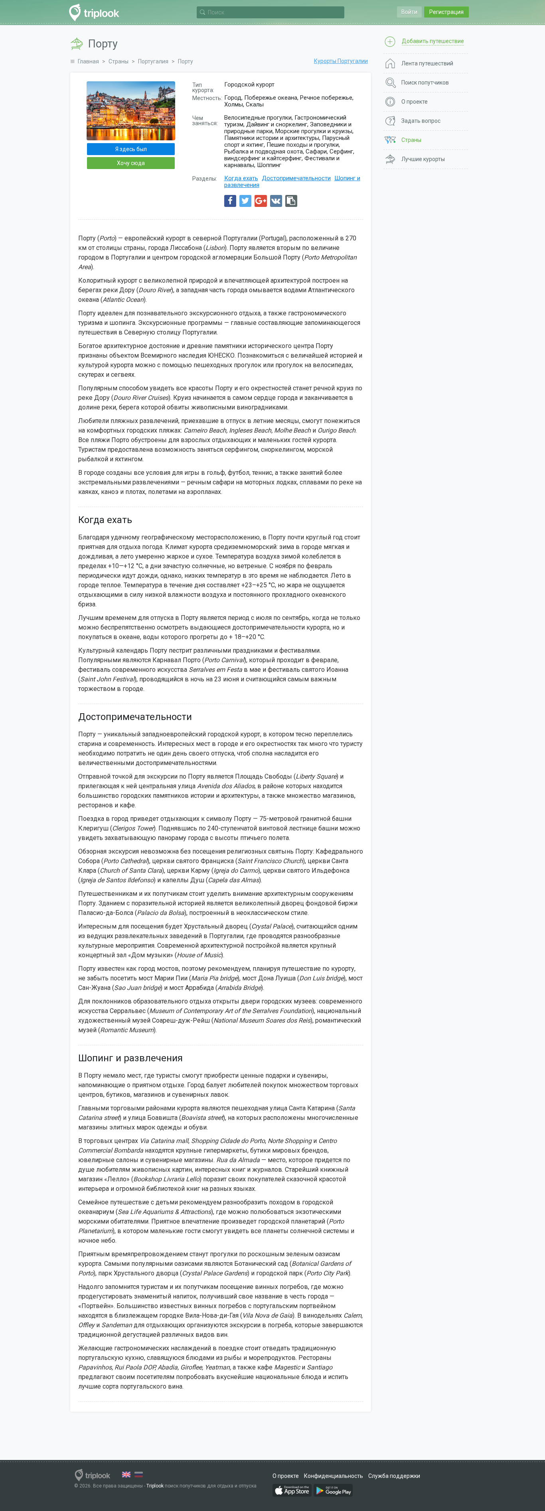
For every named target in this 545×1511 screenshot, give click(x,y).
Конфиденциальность (333, 1476)
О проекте (285, 1476)
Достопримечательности (296, 178)
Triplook (155, 1486)
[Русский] (138, 1474)
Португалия (153, 61)
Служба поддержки (394, 1476)
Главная (88, 61)
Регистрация (446, 12)
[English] (126, 1474)
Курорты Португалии (341, 61)
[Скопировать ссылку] (291, 201)
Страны (118, 61)
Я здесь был (131, 149)
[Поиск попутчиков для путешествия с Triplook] (96, 12)
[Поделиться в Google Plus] (261, 201)
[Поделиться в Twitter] (245, 201)
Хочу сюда (131, 163)
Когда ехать (241, 178)
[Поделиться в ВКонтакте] (276, 201)
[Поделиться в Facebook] (230, 201)
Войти (409, 12)
